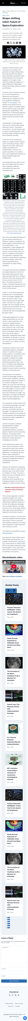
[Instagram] (15, 995)
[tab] (8, 917)
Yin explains (13, 102)
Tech (7, 15)
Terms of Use (19, 1003)
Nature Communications (16, 233)
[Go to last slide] (8, 590)
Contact (17, 1006)
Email (4, 976)
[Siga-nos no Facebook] (25, 1018)
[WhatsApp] (14, 43)
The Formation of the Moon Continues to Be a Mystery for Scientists (13, 676)
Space (4, 15)
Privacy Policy (9, 1003)
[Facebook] (8, 43)
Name (4, 969)
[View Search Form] (3, 3)
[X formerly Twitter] (9, 995)
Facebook (19, 576)
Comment (5, 947)
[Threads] (18, 995)
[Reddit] (17, 43)
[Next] (14, 590)
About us (11, 1006)
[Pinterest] (20, 43)
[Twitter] (11, 43)
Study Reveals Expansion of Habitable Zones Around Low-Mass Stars (13, 642)
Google (12, 576)
